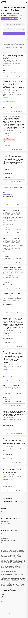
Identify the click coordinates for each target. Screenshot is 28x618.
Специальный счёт (5, 514)
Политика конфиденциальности (8, 597)
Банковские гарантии (6, 511)
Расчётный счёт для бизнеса (7, 526)
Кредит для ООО (5, 538)
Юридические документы (7, 596)
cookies (10, 574)
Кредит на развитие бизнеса (8, 542)
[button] (12, 29)
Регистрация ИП (5, 521)
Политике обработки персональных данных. (13, 586)
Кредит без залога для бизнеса (8, 540)
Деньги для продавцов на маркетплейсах (11, 545)
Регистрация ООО (5, 523)
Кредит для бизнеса (6, 533)
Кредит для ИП (4, 536)
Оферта (3, 594)
